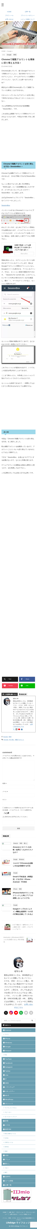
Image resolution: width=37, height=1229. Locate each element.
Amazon (8, 1051)
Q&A (6, 1151)
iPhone (7, 1039)
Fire (6, 1055)
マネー (7, 1168)
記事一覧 (8, 1185)
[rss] (21, 1013)
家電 (6, 1121)
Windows (8, 1043)
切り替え (11, 739)
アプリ (7, 1034)
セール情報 (9, 1181)
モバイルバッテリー (11, 1116)
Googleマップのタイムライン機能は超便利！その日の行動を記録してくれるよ (23, 911)
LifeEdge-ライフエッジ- (18, 1222)
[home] (22, 729)
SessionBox (5, 205)
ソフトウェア (10, 1087)
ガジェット (9, 1103)
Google (5, 736)
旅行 (6, 1172)
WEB (10, 736)
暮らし (7, 1164)
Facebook (9, 1063)
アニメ (7, 1159)
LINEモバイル (9, 1142)
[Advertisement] (18, 141)
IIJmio (6, 1138)
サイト (4, 799)
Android (8, 1030)
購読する (8, 1025)
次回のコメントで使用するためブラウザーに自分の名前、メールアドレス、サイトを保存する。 (17, 809)
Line (6, 1075)
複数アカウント (19, 739)
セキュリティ (10, 1091)
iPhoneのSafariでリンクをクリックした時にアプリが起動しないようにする (23, 895)
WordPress (9, 1099)
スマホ (7, 1125)
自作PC (7, 1177)
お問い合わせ (9, 19)
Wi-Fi (7, 1095)
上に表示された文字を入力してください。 (15, 816)
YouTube (8, 1059)
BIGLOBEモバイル (10, 1133)
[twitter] (14, 729)
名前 (4, 783)
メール (5, 791)
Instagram (9, 1067)
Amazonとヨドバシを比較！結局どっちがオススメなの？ (23, 849)
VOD (6, 1155)
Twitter (7, 1071)
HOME (9, 11)
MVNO (7, 1147)
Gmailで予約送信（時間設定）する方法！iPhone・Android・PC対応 (23, 879)
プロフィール (9, 15)
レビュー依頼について (25, 1214)
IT (6, 1079)
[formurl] (26, 1013)
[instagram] (16, 729)
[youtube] (19, 729)
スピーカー (8, 1112)
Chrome (6, 739)
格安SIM (8, 1129)
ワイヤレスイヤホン (11, 1108)
